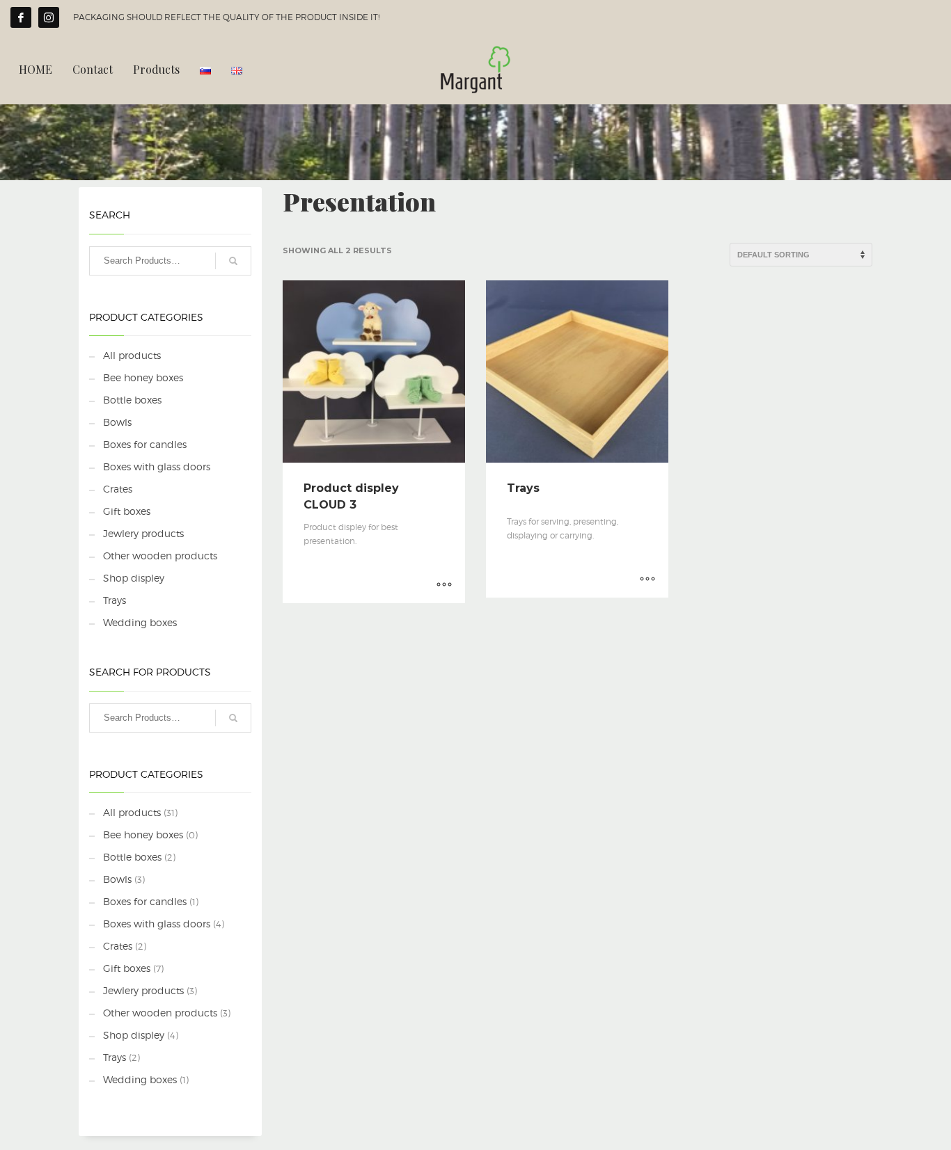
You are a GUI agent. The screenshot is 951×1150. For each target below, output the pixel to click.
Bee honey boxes (143, 377)
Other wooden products (160, 555)
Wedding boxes (140, 622)
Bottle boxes (132, 400)
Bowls (117, 422)
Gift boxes (126, 511)
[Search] (233, 260)
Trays (114, 600)
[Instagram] (48, 17)
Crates (117, 489)
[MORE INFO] (444, 585)
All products (132, 355)
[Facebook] (20, 17)
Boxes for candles (145, 444)
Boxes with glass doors (156, 466)
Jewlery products (143, 533)
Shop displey (133, 578)
